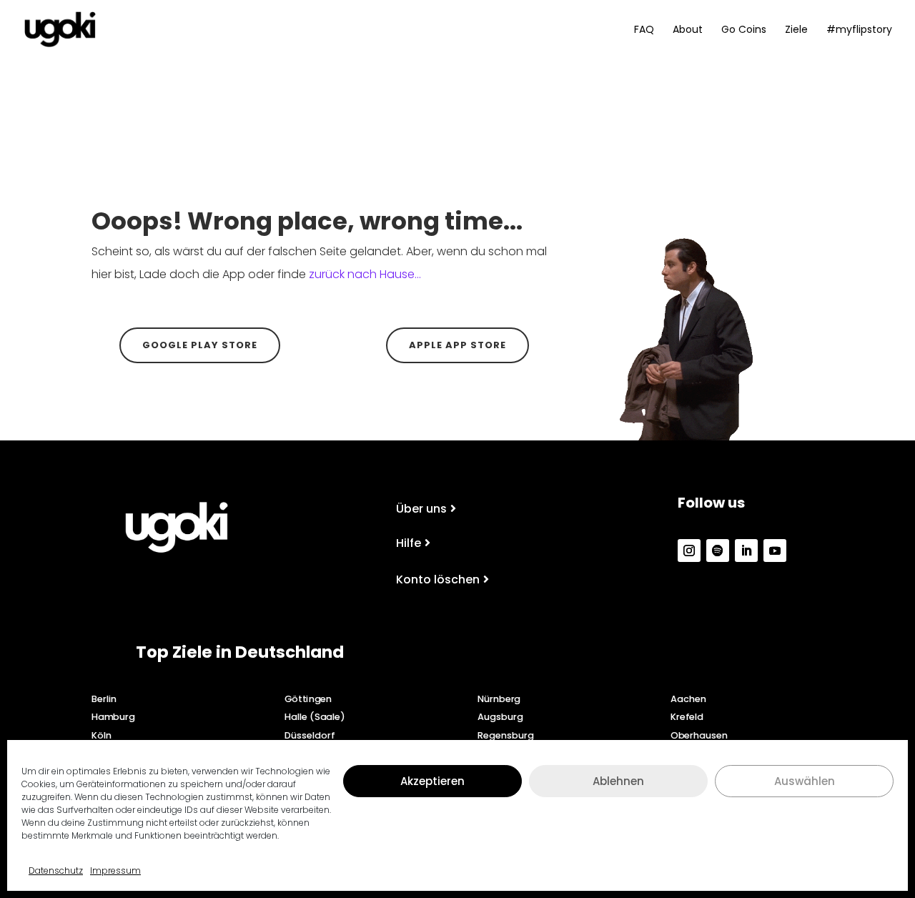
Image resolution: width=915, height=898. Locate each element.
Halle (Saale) (315, 717)
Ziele (796, 30)
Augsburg (500, 717)
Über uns (421, 508)
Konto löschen (438, 579)
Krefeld (687, 717)
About (688, 30)
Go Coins (743, 30)
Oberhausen (699, 735)
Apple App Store (457, 345)
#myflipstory (859, 30)
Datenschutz (56, 870)
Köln (102, 735)
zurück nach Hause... (365, 274)
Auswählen (804, 780)
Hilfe (408, 543)
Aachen (688, 698)
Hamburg (113, 717)
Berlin (104, 698)
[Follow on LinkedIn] (746, 550)
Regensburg (505, 735)
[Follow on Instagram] (689, 550)
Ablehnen (618, 780)
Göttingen (308, 698)
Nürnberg (499, 698)
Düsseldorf (310, 735)
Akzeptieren (432, 780)
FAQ (644, 30)
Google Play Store (199, 345)
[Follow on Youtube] (774, 550)
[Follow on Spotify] (717, 550)
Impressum (115, 870)
